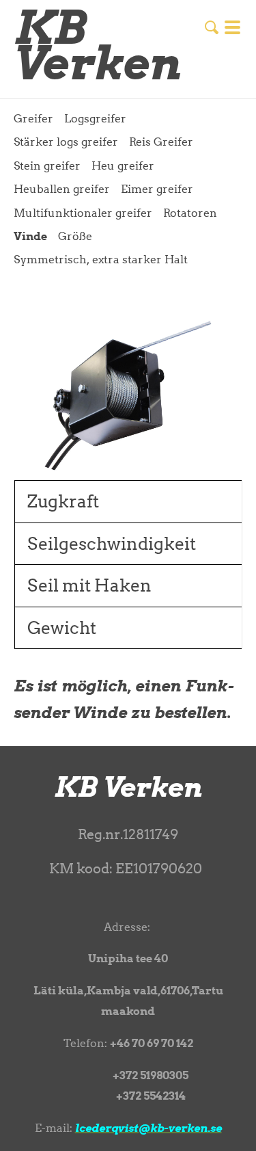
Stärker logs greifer (66, 141)
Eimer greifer (157, 189)
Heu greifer (122, 165)
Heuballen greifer (62, 189)
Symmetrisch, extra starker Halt (101, 259)
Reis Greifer (161, 141)
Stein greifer (47, 165)
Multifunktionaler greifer (83, 213)
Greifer (33, 118)
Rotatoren (190, 213)
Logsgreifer (95, 118)
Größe (75, 236)
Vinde (30, 236)
